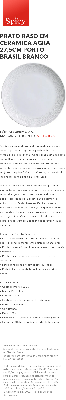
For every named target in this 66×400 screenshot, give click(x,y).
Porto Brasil (47, 136)
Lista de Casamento (16, 13)
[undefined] (33, 95)
